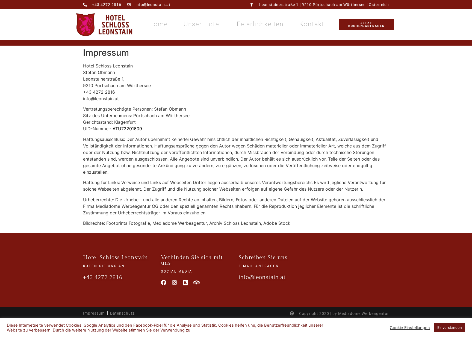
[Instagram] (174, 282)
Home (158, 24)
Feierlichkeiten (260, 24)
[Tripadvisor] (196, 282)
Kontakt (311, 24)
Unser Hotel (202, 24)
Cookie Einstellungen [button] (410, 327)
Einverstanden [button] (449, 327)
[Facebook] (163, 282)
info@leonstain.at (262, 277)
